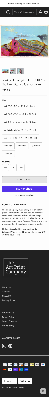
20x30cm (8, 153)
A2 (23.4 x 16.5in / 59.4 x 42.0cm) (20, 121)
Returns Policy (8, 312)
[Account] (40, 12)
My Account (7, 287)
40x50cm (22, 145)
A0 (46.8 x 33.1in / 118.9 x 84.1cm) (20, 137)
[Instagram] (4, 346)
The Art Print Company (16, 387)
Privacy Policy (8, 317)
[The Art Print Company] (24, 12)
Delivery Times (8, 300)
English (7, 380)
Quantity (6, 161)
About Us (6, 291)
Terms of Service (9, 321)
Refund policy (8, 325)
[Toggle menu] (3, 12)
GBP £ (23, 380)
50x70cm (8, 145)
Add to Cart (24, 179)
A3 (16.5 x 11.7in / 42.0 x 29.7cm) (20, 114)
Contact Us (6, 295)
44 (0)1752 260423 (11, 338)
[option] (24, 41)
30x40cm (36, 145)
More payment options (24, 195)
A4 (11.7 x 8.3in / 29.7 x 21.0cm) (19, 106)
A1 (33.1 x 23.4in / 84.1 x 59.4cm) (20, 129)
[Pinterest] (10, 346)
